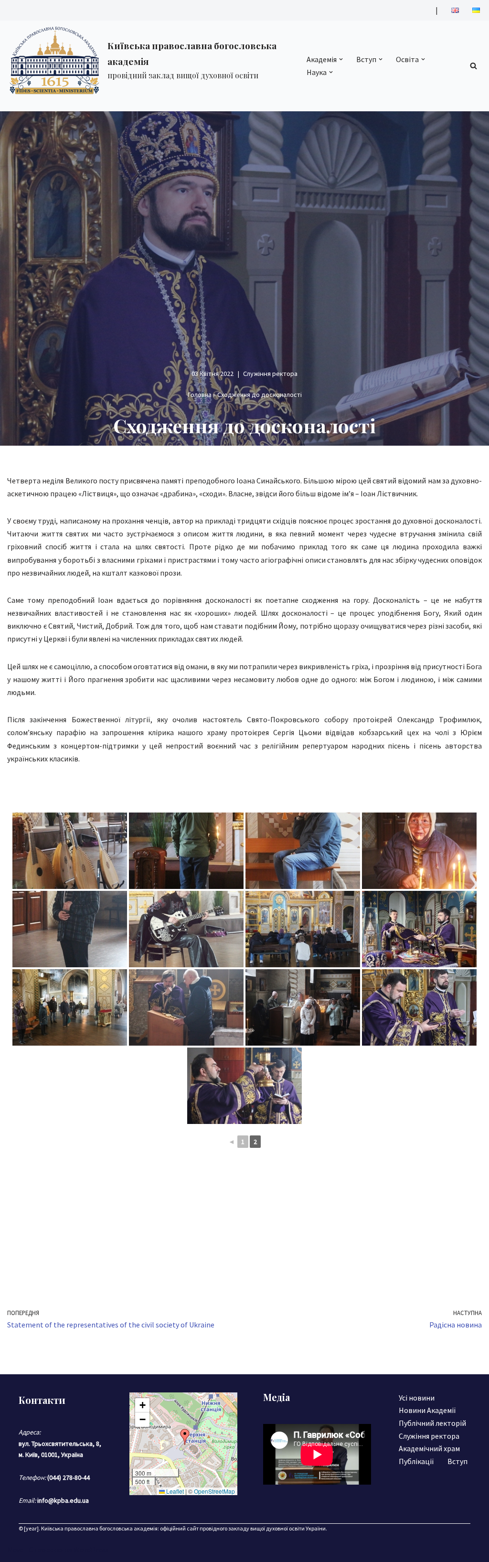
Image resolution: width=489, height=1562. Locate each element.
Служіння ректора (270, 373)
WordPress (91, 1549)
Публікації (416, 1461)
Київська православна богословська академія (99, 1528)
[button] (341, 59)
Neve (15, 1549)
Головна (200, 394)
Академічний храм (429, 1448)
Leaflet (174, 1491)
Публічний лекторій (432, 1423)
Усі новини (417, 1397)
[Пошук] (473, 65)
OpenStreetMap (214, 1491)
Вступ (457, 1461)
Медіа (276, 1397)
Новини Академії (427, 1410)
